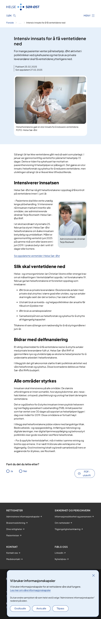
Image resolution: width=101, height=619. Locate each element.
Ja (12, 471)
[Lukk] (93, 575)
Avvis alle (41, 608)
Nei (25, 471)
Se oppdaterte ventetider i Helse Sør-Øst (37, 255)
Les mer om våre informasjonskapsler (30, 590)
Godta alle (20, 608)
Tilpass (60, 608)
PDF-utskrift (87, 473)
